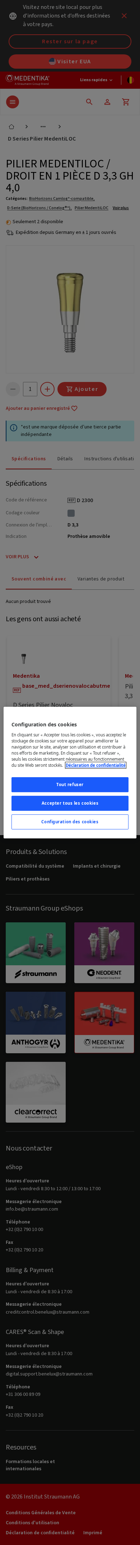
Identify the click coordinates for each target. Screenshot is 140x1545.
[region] (70, 772)
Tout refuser (70, 784)
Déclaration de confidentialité (96, 765)
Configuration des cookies (69, 821)
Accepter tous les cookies (70, 803)
